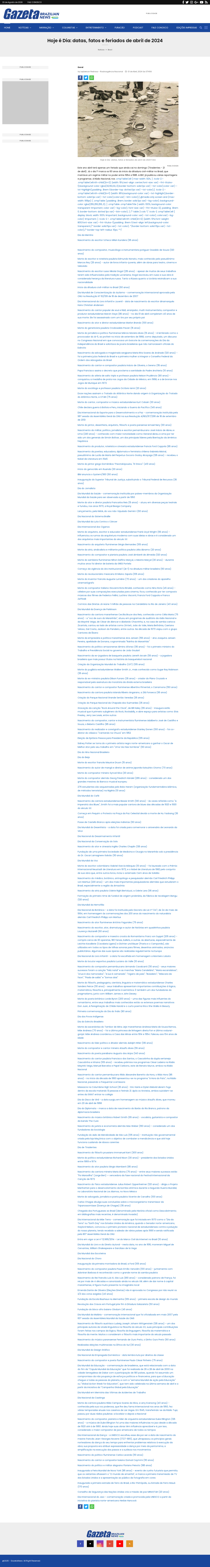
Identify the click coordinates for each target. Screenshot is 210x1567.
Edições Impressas (186, 27)
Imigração (45, 27)
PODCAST (138, 27)
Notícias (24, 27)
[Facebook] (183, 2)
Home (7, 27)
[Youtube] (201, 2)
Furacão (120, 27)
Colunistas (68, 27)
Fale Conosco (160, 27)
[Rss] (206, 2)
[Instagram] (191, 2)
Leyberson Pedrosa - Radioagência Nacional (102, 71)
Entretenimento (95, 27)
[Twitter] (187, 2)
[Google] (196, 2)
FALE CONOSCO (35, 2)
